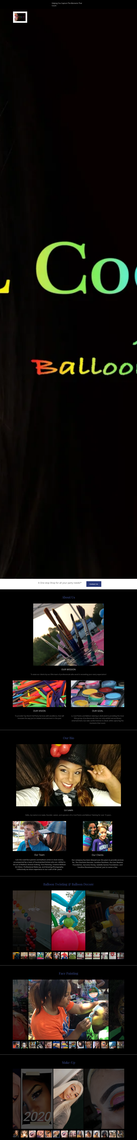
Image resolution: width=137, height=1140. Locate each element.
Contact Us (94, 584)
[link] (20, 17)
